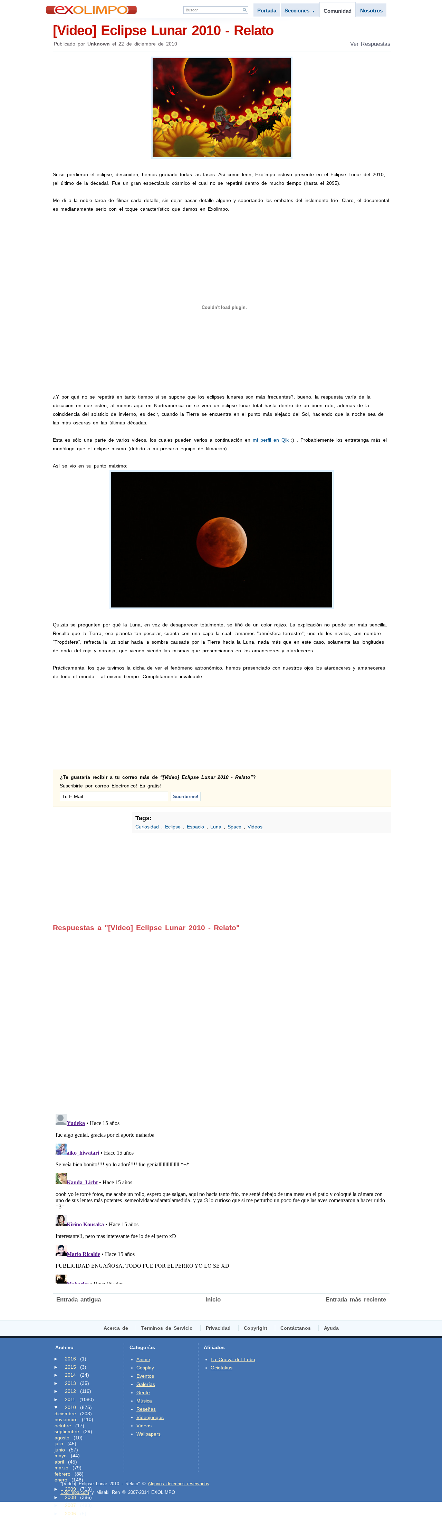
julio (59, 1443)
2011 (70, 1399)
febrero (62, 1474)
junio (60, 1449)
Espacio (195, 827)
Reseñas (146, 1409)
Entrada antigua (78, 1299)
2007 (70, 1505)
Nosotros (371, 10)
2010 (70, 1407)
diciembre (65, 1413)
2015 (70, 1367)
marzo (61, 1467)
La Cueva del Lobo (233, 1359)
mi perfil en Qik (271, 440)
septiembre (67, 1431)
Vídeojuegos (150, 1417)
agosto (62, 1437)
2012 (70, 1391)
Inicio (213, 1299)
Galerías (145, 1384)
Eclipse (173, 827)
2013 (70, 1383)
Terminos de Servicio (167, 1328)
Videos (255, 827)
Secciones (300, 10)
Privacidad (218, 1328)
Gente (143, 1392)
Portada (266, 10)
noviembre (66, 1419)
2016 (70, 1358)
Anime (143, 1359)
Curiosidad (147, 827)
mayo (61, 1455)
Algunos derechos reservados (178, 1483)
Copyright (255, 1328)
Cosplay (145, 1367)
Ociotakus (221, 1367)
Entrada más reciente (356, 1299)
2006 (70, 1513)
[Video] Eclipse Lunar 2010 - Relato (163, 30)
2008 (70, 1497)
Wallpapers (148, 1434)
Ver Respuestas (370, 44)
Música (144, 1401)
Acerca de (116, 1328)
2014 (70, 1375)
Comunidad (338, 11)
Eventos (145, 1376)
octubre (63, 1425)
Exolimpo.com (74, 1492)
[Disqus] (221, 1018)
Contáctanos (295, 1328)
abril (59, 1462)
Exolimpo (91, 10)
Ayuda (331, 1328)
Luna (215, 827)
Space (234, 827)
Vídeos (144, 1425)
